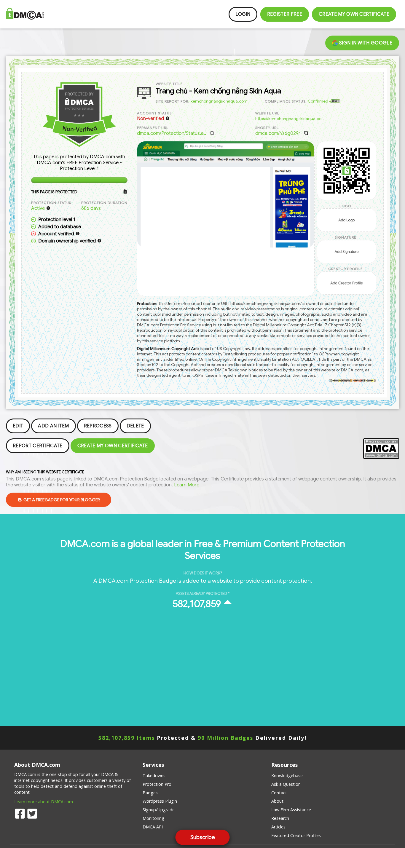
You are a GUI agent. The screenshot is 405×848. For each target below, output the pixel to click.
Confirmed (318, 101)
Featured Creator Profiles (296, 835)
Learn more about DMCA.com (43, 801)
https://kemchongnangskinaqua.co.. (289, 118)
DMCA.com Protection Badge (137, 580)
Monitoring (153, 818)
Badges (150, 793)
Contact (279, 793)
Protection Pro (157, 784)
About (277, 801)
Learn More (186, 485)
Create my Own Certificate (354, 14)
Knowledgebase (287, 775)
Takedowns (154, 775)
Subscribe (202, 837)
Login (243, 14)
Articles (278, 827)
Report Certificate (38, 446)
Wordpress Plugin (160, 801)
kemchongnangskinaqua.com (219, 101)
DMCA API (153, 827)
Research (280, 818)
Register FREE (284, 14)
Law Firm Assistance (291, 809)
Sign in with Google (365, 43)
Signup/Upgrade (159, 809)
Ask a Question (286, 784)
